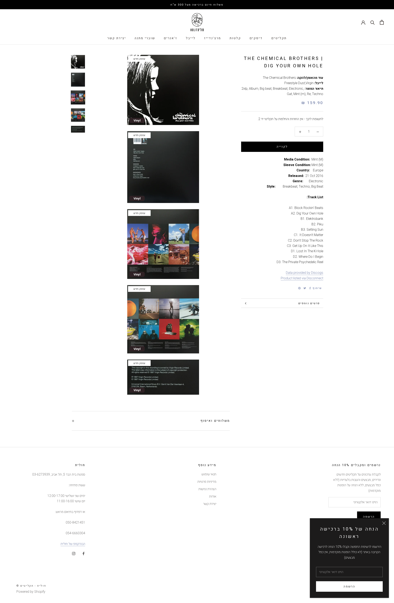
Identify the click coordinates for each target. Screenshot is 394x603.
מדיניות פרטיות (206, 481)
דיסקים (256, 38)
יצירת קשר (116, 38)
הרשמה (349, 586)
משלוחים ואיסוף (215, 420)
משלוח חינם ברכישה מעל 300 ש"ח (197, 5)
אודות (212, 496)
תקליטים (279, 38)
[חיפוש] (372, 22)
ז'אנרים (170, 38)
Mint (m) (299, 94)
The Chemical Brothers (279, 77)
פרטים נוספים (309, 303)
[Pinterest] (299, 288)
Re (309, 94)
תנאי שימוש (209, 474)
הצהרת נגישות (207, 489)
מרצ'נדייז (212, 38)
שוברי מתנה (145, 38)
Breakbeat (280, 88)
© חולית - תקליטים (31, 586)
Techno (317, 94)
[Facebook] (310, 288)
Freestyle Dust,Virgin (299, 83)
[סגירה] (384, 523)
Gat (289, 94)
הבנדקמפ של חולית (73, 543)
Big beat (265, 88)
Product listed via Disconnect (302, 278)
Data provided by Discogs (304, 273)
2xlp (244, 88)
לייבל (191, 38)
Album (253, 88)
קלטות (235, 38)
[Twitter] (305, 288)
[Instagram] (73, 553)
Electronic (296, 88)
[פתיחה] (382, 22)
